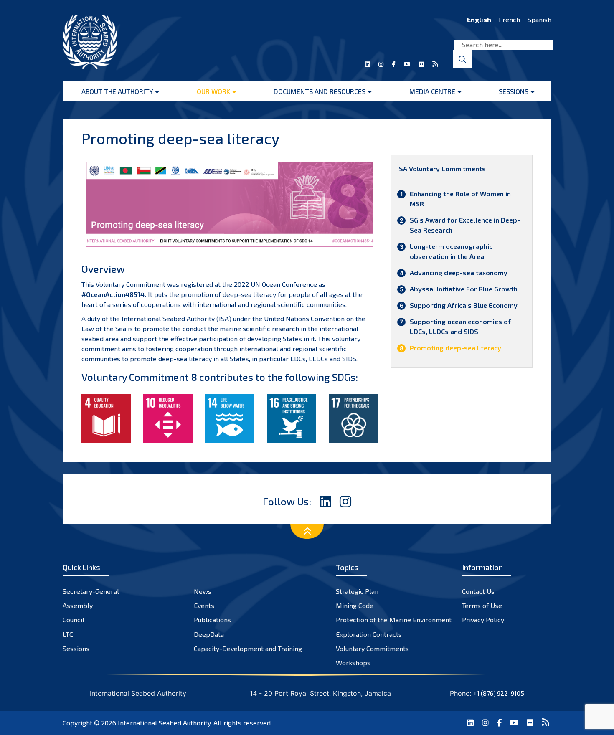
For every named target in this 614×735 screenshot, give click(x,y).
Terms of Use (482, 605)
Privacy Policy (483, 619)
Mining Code (354, 605)
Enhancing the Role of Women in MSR (460, 199)
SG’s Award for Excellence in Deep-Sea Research (465, 225)
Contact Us (478, 591)
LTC (68, 634)
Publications (212, 619)
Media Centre (432, 91)
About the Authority (117, 91)
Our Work (213, 91)
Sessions (513, 91)
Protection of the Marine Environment (394, 619)
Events (204, 605)
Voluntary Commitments (372, 648)
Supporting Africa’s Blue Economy (464, 305)
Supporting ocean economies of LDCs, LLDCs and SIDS (460, 326)
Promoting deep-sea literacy (455, 348)
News (202, 591)
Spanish (539, 19)
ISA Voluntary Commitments (441, 168)
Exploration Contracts (369, 634)
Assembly (78, 605)
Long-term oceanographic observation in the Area (451, 251)
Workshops (353, 663)
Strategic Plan (357, 591)
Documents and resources (319, 91)
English (479, 19)
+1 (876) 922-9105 (498, 693)
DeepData (209, 634)
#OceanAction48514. (113, 294)
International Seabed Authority (164, 723)
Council (73, 619)
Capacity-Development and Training (248, 648)
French (509, 19)
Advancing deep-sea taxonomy (458, 272)
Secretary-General (91, 591)
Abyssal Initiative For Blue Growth (464, 289)
